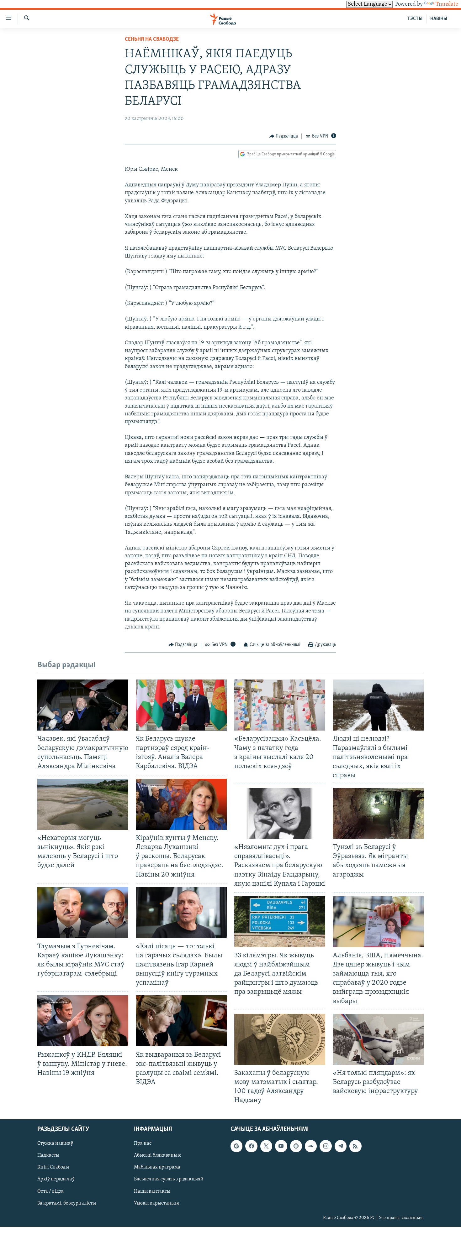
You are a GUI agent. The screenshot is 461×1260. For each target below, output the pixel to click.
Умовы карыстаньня (156, 1203)
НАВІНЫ (438, 18)
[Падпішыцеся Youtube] (281, 1146)
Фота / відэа (50, 1191)
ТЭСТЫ (414, 18)
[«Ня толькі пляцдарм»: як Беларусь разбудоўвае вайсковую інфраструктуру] (378, 1039)
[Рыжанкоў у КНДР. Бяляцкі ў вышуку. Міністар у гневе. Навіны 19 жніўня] (82, 1020)
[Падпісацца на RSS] (355, 1146)
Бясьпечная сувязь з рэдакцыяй (169, 1179)
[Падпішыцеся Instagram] (325, 1146)
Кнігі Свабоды (53, 1167)
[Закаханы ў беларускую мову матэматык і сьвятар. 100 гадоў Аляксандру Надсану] (279, 1039)
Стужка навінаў (55, 1143)
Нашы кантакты (152, 1191)
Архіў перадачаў (56, 1179)
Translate (447, 4)
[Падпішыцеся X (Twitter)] (266, 1146)
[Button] (283, 136)
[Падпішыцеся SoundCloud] (311, 1146)
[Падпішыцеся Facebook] (251, 1146)
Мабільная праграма (157, 1167)
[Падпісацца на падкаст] (296, 1146)
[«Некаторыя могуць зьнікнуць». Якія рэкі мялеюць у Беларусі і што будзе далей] (82, 804)
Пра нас (142, 1143)
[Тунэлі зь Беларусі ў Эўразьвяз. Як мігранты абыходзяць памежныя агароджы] (378, 813)
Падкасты (48, 1155)
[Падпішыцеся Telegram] (341, 1146)
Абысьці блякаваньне (158, 1155)
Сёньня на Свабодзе (152, 39)
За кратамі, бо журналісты (66, 1203)
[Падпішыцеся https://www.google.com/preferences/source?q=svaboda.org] (236, 1146)
